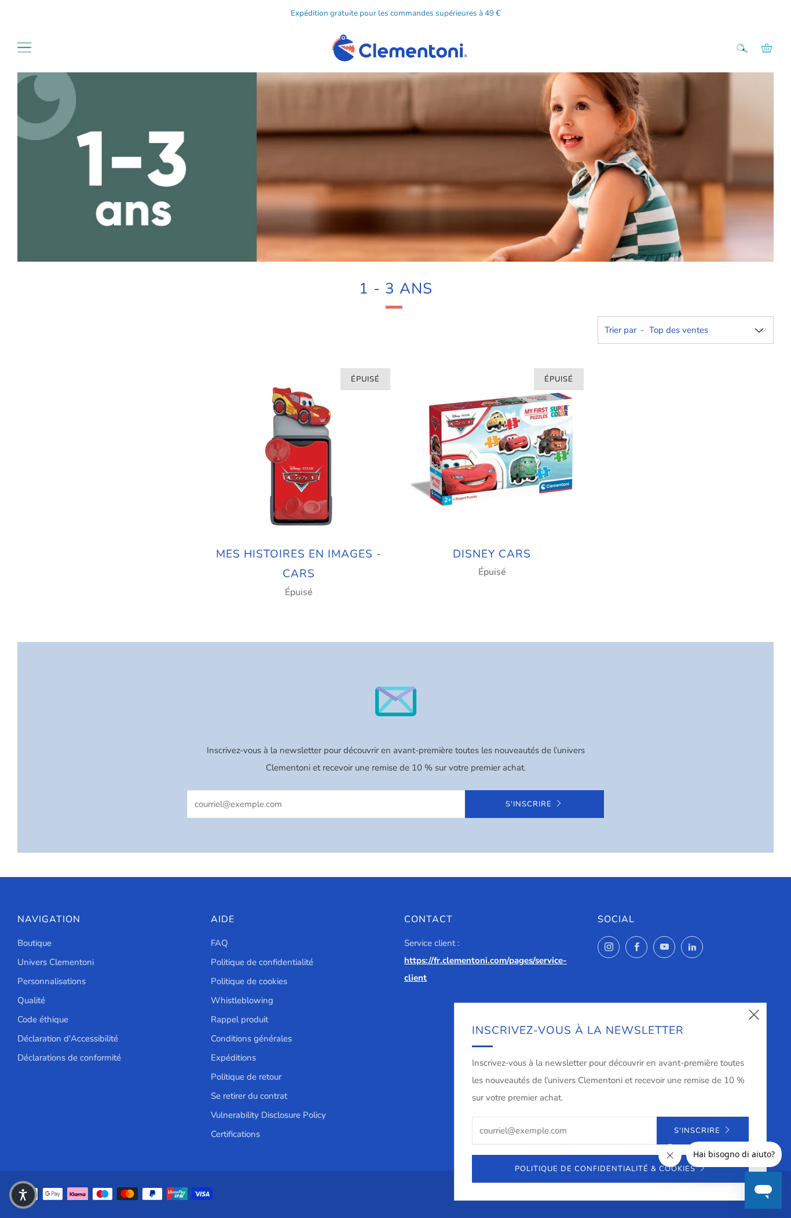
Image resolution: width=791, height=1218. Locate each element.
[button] (23, 1195)
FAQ (219, 943)
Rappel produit (239, 1019)
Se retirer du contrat (249, 1096)
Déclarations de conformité (69, 1057)
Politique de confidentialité (262, 962)
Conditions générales (251, 1038)
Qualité (31, 1000)
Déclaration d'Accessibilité (67, 1038)
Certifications (235, 1134)
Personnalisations (51, 981)
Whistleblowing (242, 1000)
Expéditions (233, 1057)
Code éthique (42, 1019)
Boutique (34, 943)
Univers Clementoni (55, 962)
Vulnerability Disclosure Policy (268, 1115)
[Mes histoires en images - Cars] (299, 449)
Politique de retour (246, 1077)
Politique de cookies (249, 981)
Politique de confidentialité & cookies (605, 1169)
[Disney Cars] (492, 449)
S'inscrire (529, 804)
